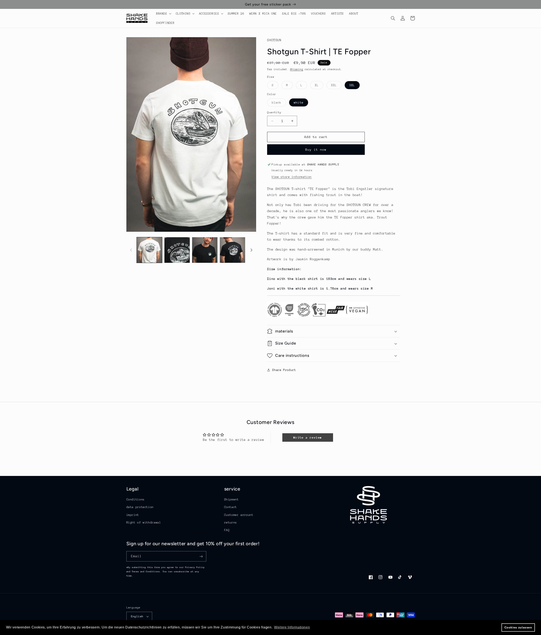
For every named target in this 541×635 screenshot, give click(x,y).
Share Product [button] (284, 370)
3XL (352, 85)
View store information (292, 177)
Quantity (274, 112)
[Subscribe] (201, 556)
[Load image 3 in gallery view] (205, 250)
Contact (230, 507)
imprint (132, 514)
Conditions (135, 499)
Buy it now (316, 149)
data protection (140, 507)
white (298, 102)
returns (230, 522)
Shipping (296, 69)
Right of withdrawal (143, 522)
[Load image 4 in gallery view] (232, 250)
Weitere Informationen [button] (292, 627)
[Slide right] (251, 250)
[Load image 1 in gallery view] (149, 250)
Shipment (231, 499)
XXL (336, 86)
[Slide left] (131, 250)
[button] (163, 13)
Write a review (307, 437)
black (279, 103)
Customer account (238, 514)
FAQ (227, 530)
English (137, 616)
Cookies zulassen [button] (518, 627)
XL (319, 86)
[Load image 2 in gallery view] (177, 250)
